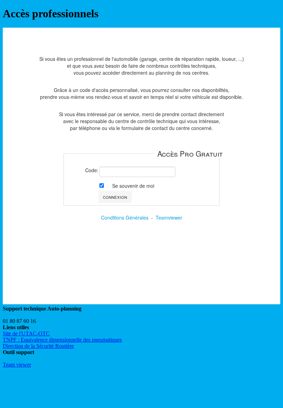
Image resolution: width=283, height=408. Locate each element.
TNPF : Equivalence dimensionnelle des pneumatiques (62, 340)
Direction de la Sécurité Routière (38, 346)
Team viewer (17, 365)
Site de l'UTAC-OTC (26, 333)
